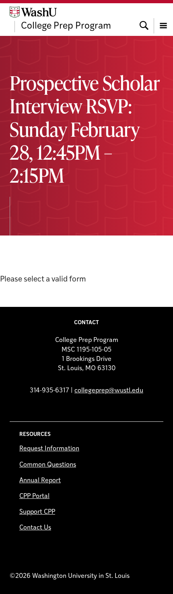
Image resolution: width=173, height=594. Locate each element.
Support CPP (37, 512)
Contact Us (35, 528)
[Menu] (163, 19)
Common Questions (47, 465)
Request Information (49, 449)
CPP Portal (34, 496)
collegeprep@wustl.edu (108, 391)
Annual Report (40, 480)
